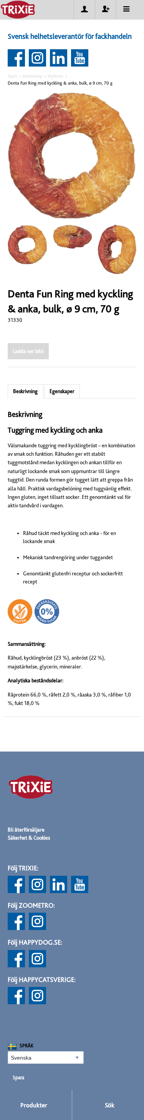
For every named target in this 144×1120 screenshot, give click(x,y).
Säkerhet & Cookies (29, 838)
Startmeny (32, 76)
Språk (26, 1045)
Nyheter (55, 76)
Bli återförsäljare (26, 830)
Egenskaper (62, 391)
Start (12, 76)
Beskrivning (25, 391)
